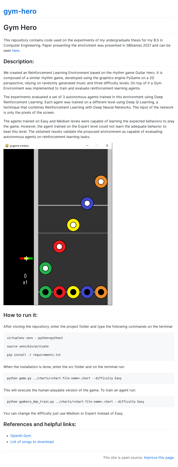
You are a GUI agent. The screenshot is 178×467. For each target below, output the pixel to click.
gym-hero (19, 11)
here (15, 50)
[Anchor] (36, 61)
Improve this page (159, 457)
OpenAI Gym (20, 435)
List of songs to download (32, 441)
